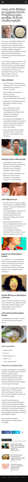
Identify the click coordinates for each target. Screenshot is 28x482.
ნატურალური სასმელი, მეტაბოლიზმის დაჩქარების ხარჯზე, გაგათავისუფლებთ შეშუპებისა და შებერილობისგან (17, 447)
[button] (2, 2)
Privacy (10, 477)
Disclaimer (4, 477)
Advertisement (16, 477)
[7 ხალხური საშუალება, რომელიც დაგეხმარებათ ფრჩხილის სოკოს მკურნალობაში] (5, 466)
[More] (22, 432)
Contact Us (23, 477)
